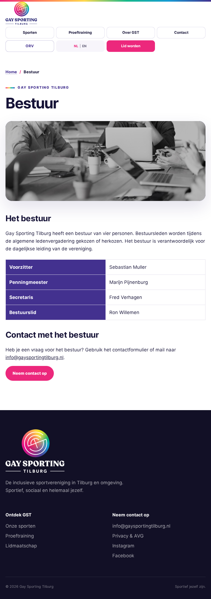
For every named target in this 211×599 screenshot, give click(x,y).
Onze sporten (20, 526)
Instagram (123, 545)
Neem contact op (30, 373)
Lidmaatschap (21, 545)
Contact (181, 32)
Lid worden (130, 46)
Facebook (123, 555)
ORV (30, 46)
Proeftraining (80, 32)
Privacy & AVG (128, 536)
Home (11, 71)
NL (76, 46)
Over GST (130, 32)
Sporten (30, 32)
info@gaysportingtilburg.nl (34, 357)
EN (84, 46)
